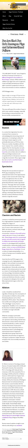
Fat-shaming (14, 430)
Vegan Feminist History (9, 24)
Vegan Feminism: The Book (16, 12)
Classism (9, 430)
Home (4, 12)
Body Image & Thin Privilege (19, 429)
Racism (3, 432)
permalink (10, 433)
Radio (12, 20)
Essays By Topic (18, 16)
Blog (10, 16)
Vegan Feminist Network (19, 53)
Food (18, 430)
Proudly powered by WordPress (14, 445)
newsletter (19, 425)
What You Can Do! (7, 28)
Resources (5, 20)
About (4, 16)
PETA (21, 430)
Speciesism (8, 432)
